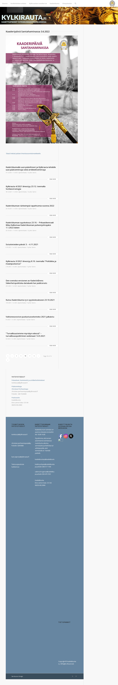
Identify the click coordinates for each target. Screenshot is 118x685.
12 (34, 356)
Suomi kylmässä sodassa (67, 650)
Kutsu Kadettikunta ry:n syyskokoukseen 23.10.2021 (30, 300)
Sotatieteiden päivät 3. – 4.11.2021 (22, 244)
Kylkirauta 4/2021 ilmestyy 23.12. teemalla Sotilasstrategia (25, 187)
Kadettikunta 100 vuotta (66, 658)
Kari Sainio (33, 172)
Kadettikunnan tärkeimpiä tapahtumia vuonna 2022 (30, 205)
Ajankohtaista (23, 172)
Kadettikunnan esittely (66, 626)
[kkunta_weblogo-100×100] (112, 3)
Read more (53, 179)
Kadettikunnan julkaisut (66, 628)
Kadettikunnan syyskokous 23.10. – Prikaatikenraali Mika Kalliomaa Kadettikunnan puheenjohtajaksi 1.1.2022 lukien (30, 225)
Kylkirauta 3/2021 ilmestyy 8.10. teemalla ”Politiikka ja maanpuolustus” (31, 262)
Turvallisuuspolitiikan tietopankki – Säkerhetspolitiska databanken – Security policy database (66, 638)
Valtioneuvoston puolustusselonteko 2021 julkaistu (30, 316)
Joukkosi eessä (63, 630)
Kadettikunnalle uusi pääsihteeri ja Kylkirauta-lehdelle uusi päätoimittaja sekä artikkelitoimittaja (31, 168)
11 (29, 356)
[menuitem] (5, 3)
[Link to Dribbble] (76, 676)
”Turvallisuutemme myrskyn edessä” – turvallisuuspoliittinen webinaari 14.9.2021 (25, 334)
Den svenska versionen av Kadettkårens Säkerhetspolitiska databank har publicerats (26, 281)
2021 (16, 172)
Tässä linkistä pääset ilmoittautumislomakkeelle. (23, 153)
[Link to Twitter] (72, 676)
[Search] (75, 3)
